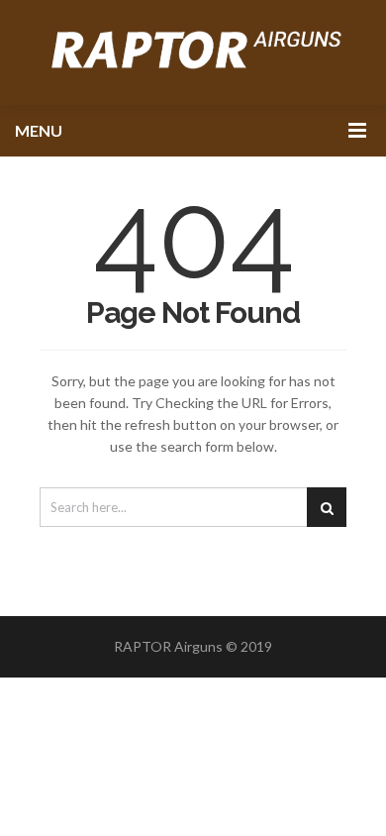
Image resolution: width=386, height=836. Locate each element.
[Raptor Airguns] (193, 52)
